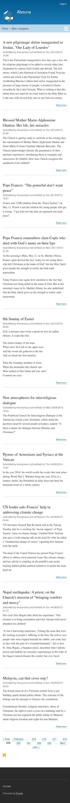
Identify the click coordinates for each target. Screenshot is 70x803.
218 (65, 739)
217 (54, 739)
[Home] (8, 16)
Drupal (19, 793)
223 (49, 743)
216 (44, 739)
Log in (63, 3)
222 (39, 743)
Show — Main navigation (15, 28)
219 (8, 743)
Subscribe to (4, 755)
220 (19, 743)
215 (34, 739)
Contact (7, 786)
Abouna (24, 12)
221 (29, 743)
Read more (61, 105)
